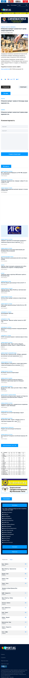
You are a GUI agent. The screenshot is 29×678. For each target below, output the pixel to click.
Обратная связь (4, 660)
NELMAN (11, 677)
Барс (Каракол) (7, 536)
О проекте (3, 657)
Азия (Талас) (6, 540)
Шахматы (13, 27)
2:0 (25, 612)
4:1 (25, 627)
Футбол (10, 171)
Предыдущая (6, 87)
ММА (10, 281)
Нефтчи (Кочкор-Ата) (8, 520)
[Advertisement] (14, 209)
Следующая (23, 87)
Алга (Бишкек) (7, 516)
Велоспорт (11, 427)
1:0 (25, 583)
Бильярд (3, 98)
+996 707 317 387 (5, 664)
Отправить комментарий (14, 154)
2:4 (25, 578)
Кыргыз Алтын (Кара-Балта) (10, 528)
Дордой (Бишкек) (8, 518)
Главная (3, 654)
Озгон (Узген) (7, 538)
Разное (10, 248)
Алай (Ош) (6, 514)
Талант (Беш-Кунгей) (8, 530)
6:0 (25, 568)
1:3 (25, 622)
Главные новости (4, 171)
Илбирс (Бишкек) (7, 526)
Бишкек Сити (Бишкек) (9, 534)
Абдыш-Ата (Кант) (8, 512)
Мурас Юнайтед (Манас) (9, 524)
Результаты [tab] (4, 559)
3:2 (25, 602)
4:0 (25, 564)
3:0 (25, 617)
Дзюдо (10, 378)
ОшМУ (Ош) (6, 522)
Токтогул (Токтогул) (8, 542)
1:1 (25, 593)
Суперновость (4, 312)
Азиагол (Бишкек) (8, 532)
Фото (22, 242)
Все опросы (14, 505)
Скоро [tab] (11, 559)
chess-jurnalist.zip (5, 69)
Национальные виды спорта (7, 256)
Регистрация (14, 5)
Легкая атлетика (12, 394)
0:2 (25, 573)
